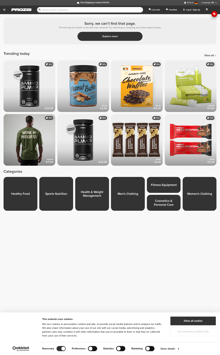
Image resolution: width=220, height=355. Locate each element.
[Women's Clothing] (200, 195)
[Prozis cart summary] (207, 9)
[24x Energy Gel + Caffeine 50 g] (192, 87)
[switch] (92, 348)
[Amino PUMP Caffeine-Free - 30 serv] (30, 87)
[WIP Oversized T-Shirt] (30, 141)
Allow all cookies (193, 320)
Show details (167, 348)
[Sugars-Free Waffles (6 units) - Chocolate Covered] (138, 87)
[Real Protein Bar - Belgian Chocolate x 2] (192, 141)
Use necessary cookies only (193, 331)
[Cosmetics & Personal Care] (165, 204)
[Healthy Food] (21, 195)
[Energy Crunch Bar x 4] (138, 141)
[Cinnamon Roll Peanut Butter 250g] (84, 87)
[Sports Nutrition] (57, 195)
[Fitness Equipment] (165, 186)
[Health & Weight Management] (93, 195)
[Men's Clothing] (129, 195)
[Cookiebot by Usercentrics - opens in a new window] (21, 348)
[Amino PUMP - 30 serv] (84, 141)
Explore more (110, 36)
